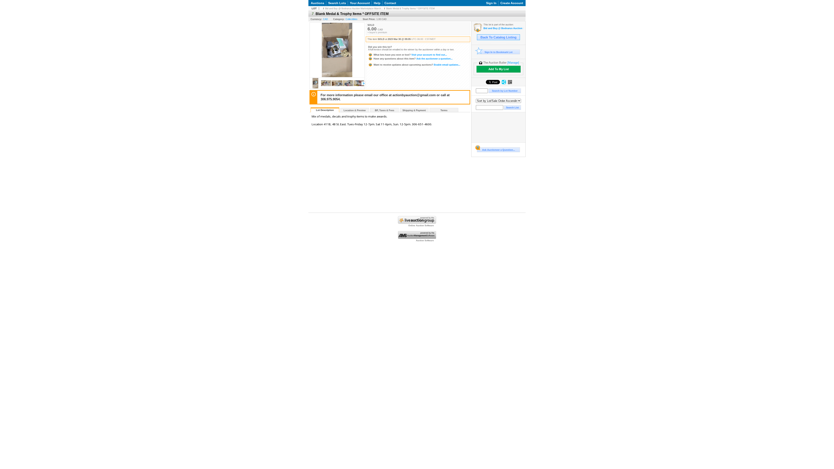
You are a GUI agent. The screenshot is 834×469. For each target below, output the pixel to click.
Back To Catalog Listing (498, 37)
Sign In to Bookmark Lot (499, 52)
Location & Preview (355, 110)
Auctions (317, 3)
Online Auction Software (421, 225)
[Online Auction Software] (417, 223)
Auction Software (425, 240)
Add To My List (498, 69)
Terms (443, 110)
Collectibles (351, 19)
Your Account (360, 3)
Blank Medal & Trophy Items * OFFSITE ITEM (410, 8)
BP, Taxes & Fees (384, 110)
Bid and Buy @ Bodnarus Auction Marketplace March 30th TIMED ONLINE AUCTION (503, 28)
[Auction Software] (417, 237)
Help (377, 3)
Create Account (511, 3)
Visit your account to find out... (410, 54)
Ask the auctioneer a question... (413, 58)
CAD (325, 19)
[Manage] (513, 62)
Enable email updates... (417, 64)
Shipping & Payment (414, 110)
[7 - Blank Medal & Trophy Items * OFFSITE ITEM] (315, 87)
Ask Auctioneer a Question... (498, 150)
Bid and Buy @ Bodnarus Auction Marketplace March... (354, 8)
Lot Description (325, 110)
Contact (390, 3)
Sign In (491, 3)
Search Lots (337, 3)
